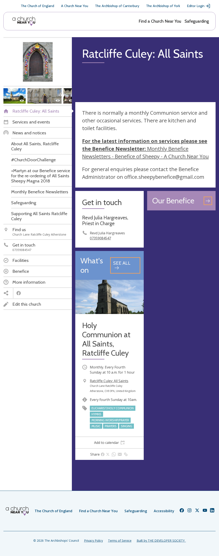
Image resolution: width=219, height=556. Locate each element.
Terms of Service (120, 540)
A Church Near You (74, 6)
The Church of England (37, 6)
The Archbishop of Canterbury (117, 6)
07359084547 (100, 238)
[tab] (109, 442)
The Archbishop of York (163, 6)
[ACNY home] (23, 21)
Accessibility (164, 511)
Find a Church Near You (160, 21)
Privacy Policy (93, 540)
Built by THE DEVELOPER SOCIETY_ (161, 540)
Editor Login (195, 6)
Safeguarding (197, 21)
